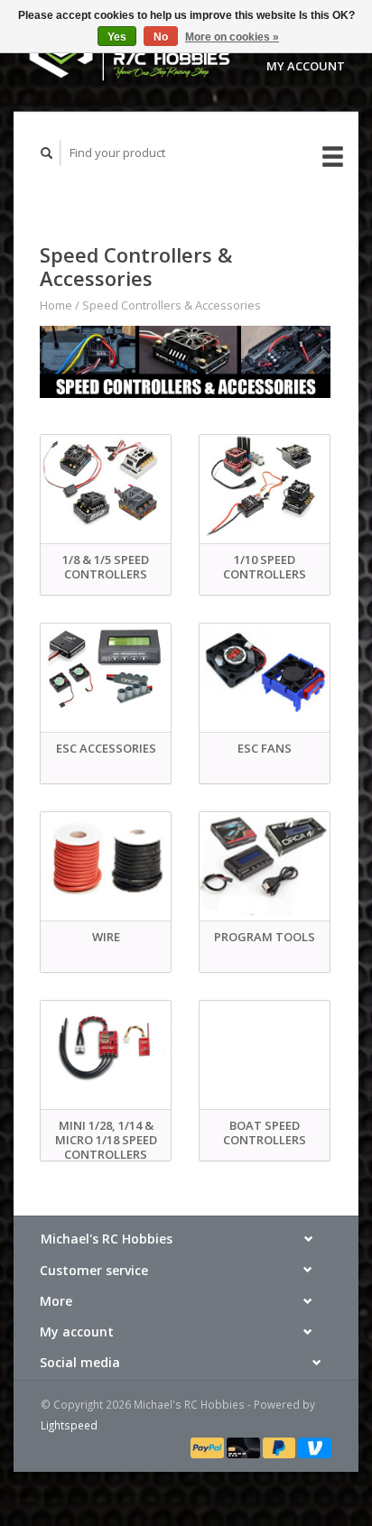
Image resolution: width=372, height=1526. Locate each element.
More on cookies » (232, 37)
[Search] (46, 153)
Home (56, 305)
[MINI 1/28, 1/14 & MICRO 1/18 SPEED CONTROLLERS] (106, 1052)
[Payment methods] (209, 1446)
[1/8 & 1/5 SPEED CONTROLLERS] (106, 486)
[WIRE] (106, 863)
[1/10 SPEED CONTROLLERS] (265, 486)
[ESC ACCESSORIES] (106, 675)
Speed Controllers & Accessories (171, 305)
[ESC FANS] (265, 675)
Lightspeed (69, 1425)
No (160, 37)
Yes (116, 37)
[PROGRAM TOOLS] (265, 863)
